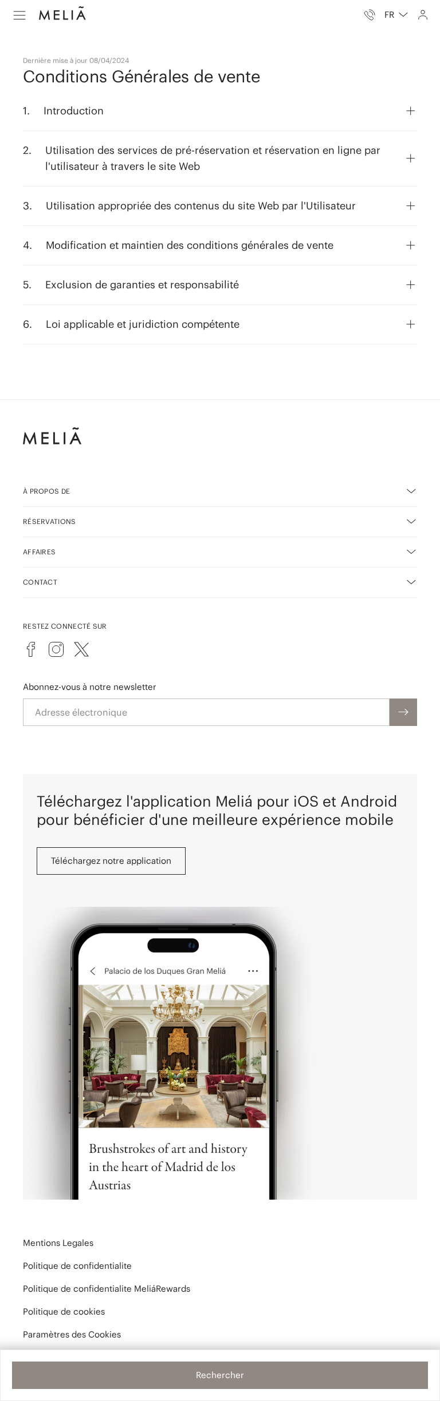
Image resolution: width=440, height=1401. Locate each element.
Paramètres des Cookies (72, 1334)
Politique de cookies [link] (64, 1311)
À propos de (46, 491)
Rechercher (220, 1375)
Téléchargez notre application (111, 860)
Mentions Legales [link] (58, 1242)
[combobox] (396, 15)
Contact (40, 582)
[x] (81, 649)
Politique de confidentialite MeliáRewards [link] (106, 1288)
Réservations (49, 521)
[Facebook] (31, 649)
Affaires (39, 551)
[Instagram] (56, 649)
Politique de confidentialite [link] (77, 1265)
